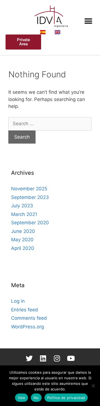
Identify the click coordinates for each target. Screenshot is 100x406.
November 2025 (29, 188)
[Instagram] (57, 358)
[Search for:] (49, 123)
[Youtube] (71, 358)
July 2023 (22, 205)
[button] (88, 21)
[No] (93, 385)
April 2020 (22, 248)
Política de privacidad (66, 397)
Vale (21, 397)
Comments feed (29, 318)
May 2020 (22, 239)
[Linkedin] (43, 358)
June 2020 (23, 231)
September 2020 (30, 222)
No (36, 397)
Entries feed (24, 310)
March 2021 (24, 214)
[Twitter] (29, 358)
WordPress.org (27, 326)
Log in (18, 301)
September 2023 (30, 197)
